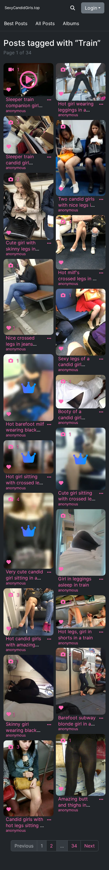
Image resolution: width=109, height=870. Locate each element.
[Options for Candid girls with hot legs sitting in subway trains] (49, 819)
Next (89, 846)
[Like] (9, 89)
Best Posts (15, 23)
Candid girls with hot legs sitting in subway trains (25, 825)
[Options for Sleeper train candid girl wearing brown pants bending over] (49, 157)
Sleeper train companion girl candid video (22, 105)
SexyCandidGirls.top (22, 8)
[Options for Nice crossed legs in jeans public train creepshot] (49, 338)
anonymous (16, 111)
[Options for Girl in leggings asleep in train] (101, 579)
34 (74, 846)
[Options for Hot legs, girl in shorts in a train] (101, 632)
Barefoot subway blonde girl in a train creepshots (77, 724)
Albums (71, 23)
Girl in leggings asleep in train (74, 582)
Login (91, 8)
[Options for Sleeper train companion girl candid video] (49, 99)
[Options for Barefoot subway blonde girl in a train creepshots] (101, 718)
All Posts (45, 23)
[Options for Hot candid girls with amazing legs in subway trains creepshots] (49, 639)
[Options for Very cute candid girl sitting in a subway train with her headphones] (49, 572)
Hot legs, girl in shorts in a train (75, 635)
